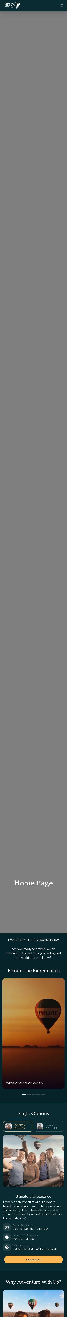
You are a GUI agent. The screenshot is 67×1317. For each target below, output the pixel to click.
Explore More (33, 1259)
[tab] (18, 1126)
